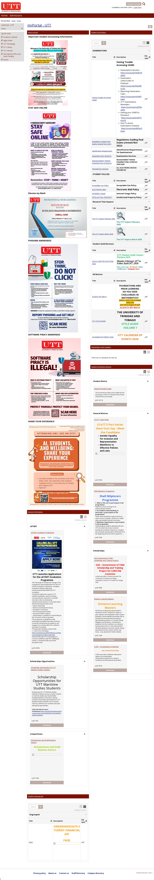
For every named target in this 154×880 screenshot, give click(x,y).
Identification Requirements (102, 151)
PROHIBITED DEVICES (100, 169)
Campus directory (96, 873)
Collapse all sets (81, 520)
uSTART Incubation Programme (42, 533)
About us (52, 873)
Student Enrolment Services (101, 367)
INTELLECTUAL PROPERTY (102, 197)
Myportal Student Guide (102, 389)
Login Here (137, 7)
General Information (35, 512)
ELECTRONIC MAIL (99, 189)
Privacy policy (39, 873)
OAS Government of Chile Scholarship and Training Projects (106, 559)
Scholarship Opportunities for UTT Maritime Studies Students (43, 668)
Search (5, 60)
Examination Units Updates (101, 347)
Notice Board (33, 32)
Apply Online (7, 40)
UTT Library (7, 47)
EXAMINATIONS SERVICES (101, 156)
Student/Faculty (133, 4)
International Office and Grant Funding (12, 55)
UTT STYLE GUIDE (99, 321)
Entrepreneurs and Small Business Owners (43, 741)
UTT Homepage (9, 44)
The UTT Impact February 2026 (103, 219)
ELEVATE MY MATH (99, 297)
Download (53, 652)
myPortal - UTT (7, 25)
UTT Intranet (8, 51)
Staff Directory (78, 873)
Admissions (16, 15)
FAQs (31, 842)
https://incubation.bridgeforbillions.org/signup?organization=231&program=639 (46, 634)
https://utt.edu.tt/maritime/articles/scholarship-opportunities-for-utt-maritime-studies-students (47, 713)
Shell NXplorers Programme (104, 491)
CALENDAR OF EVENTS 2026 (102, 337)
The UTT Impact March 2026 (102, 234)
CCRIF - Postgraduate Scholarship (106, 647)
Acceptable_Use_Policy (100, 185)
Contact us (64, 873)
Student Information (98, 32)
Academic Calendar (10, 37)
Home (4, 15)
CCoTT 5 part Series (101, 420)
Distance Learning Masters (104, 599)
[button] (40, 807)
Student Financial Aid (35, 796)
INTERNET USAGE (98, 194)
